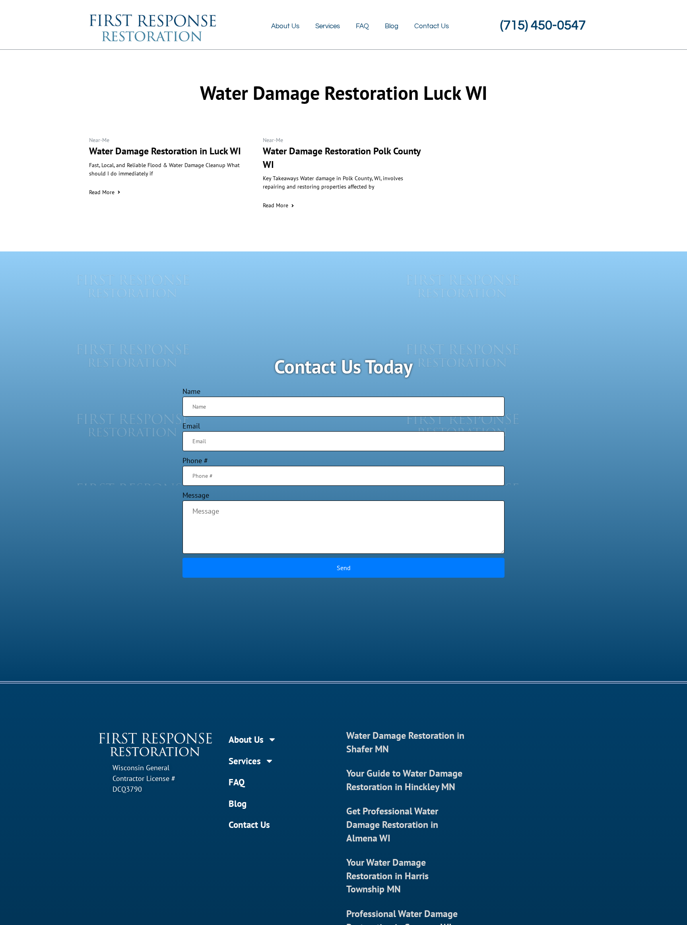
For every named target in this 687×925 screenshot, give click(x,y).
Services (327, 26)
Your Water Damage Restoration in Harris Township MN (387, 875)
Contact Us (431, 26)
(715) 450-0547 (543, 25)
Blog (391, 26)
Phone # (195, 460)
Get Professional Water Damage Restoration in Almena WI (392, 824)
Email (191, 425)
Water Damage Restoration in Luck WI (165, 151)
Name (191, 391)
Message (195, 495)
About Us (285, 26)
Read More (101, 192)
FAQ (362, 26)
